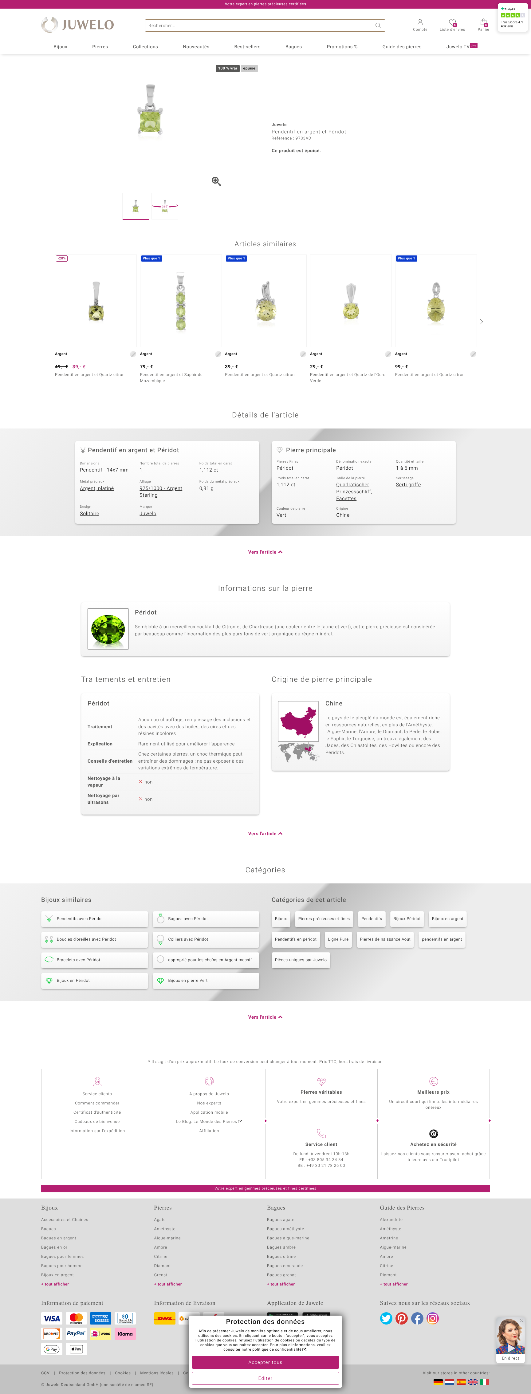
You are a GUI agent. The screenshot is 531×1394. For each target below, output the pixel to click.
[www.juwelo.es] (461, 1382)
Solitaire (89, 513)
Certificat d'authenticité (97, 1113)
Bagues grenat (281, 1275)
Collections (145, 47)
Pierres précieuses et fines (324, 919)
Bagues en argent (58, 1238)
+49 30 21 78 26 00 (326, 1166)
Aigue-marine (167, 1238)
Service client (321, 1144)
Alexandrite (391, 1220)
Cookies (123, 1373)
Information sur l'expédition (97, 1131)
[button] (420, 25)
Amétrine (389, 1238)
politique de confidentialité (276, 1350)
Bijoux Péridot (407, 919)
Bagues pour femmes (62, 1257)
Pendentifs (371, 919)
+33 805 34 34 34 (326, 1160)
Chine (342, 515)
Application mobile (209, 1113)
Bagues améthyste (285, 1229)
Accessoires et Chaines (64, 1220)
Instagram (433, 1318)
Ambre (160, 1247)
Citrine (160, 1257)
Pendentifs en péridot (296, 939)
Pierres (100, 47)
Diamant (162, 1266)
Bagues (293, 47)
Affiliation (209, 1131)
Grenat (161, 1275)
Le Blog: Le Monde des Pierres (206, 1122)
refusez (245, 1340)
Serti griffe (408, 484)
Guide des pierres (402, 47)
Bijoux (60, 47)
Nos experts (209, 1103)
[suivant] (481, 321)
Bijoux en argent (447, 919)
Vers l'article (262, 552)
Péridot (285, 468)
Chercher (379, 25)
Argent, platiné (97, 488)
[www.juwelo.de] (438, 1382)
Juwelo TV (461, 47)
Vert (281, 515)
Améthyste (391, 1229)
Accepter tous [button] (265, 1362)
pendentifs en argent (442, 939)
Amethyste (165, 1229)
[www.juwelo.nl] (449, 1382)
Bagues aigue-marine (288, 1238)
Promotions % (342, 47)
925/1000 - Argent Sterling (161, 492)
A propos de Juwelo (209, 1094)
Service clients (97, 1094)
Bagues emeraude (285, 1266)
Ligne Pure (338, 939)
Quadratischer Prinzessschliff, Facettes (354, 491)
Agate (160, 1220)
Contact (191, 1373)
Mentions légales (157, 1373)
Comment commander (97, 1103)
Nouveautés (196, 47)
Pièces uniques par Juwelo (301, 960)
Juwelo (148, 513)
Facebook (417, 1318)
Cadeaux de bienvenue (97, 1122)
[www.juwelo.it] (484, 1382)
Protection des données (82, 1373)
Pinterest (401, 1318)
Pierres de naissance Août (385, 939)
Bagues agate (280, 1220)
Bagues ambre (281, 1247)
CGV (45, 1373)
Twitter (386, 1318)
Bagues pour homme (62, 1266)
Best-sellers (247, 47)
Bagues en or (54, 1247)
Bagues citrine (281, 1257)
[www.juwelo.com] (473, 1382)
